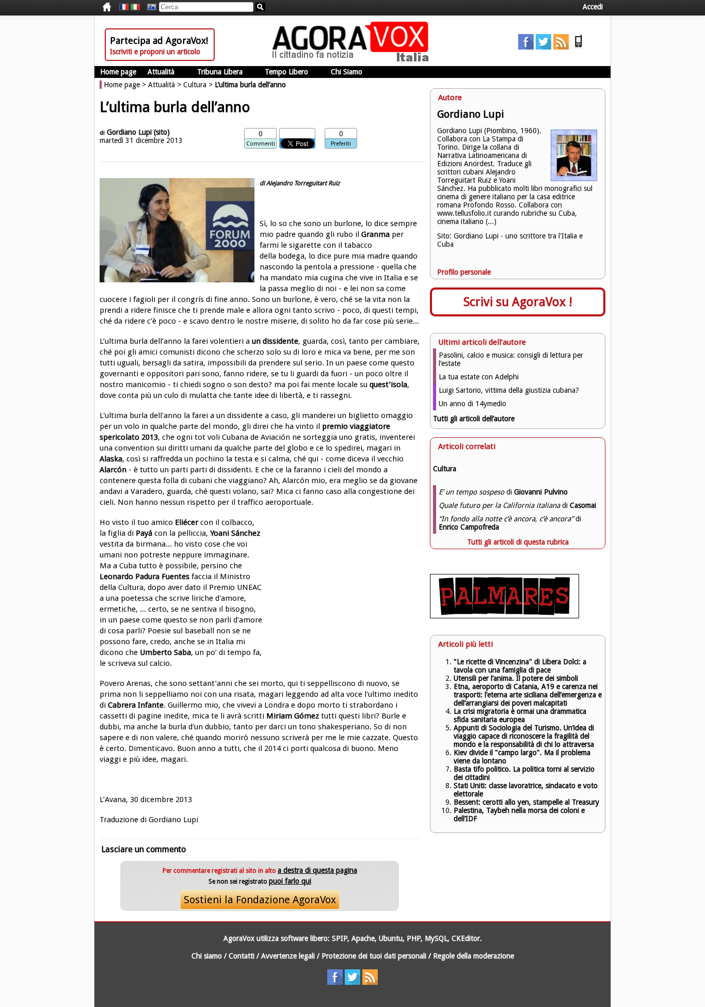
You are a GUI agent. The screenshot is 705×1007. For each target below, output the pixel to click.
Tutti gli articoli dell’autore (474, 418)
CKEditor (466, 938)
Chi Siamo (346, 72)
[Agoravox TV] (149, 7)
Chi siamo (206, 956)
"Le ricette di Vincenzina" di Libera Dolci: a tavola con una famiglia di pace (520, 666)
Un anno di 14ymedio (472, 403)
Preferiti (341, 143)
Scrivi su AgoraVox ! (517, 302)
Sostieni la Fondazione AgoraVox (260, 899)
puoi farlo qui (290, 881)
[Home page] (353, 59)
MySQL (436, 938)
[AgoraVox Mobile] (578, 47)
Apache (363, 938)
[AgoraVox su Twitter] (543, 47)
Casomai (583, 505)
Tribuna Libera (220, 72)
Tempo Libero (286, 72)
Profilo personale (464, 272)
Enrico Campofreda (469, 527)
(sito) (162, 132)
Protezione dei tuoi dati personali (374, 956)
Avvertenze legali (288, 956)
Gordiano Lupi (129, 132)
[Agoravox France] (124, 7)
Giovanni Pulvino (541, 492)
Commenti (260, 143)
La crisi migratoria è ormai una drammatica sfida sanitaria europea (520, 715)
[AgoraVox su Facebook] (526, 47)
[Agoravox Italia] (135, 7)
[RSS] (561, 47)
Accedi (593, 7)
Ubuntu (391, 938)
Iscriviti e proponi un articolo (155, 51)
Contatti (241, 956)
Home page (118, 72)
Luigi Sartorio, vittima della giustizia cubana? (509, 390)
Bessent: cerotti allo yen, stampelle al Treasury (526, 802)
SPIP (339, 938)
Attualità (161, 72)
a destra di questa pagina (317, 870)
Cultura (194, 85)
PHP (414, 938)
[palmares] (504, 616)
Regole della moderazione (473, 956)
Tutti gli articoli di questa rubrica (518, 542)
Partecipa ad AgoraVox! (159, 40)
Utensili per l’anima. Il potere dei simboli (516, 678)
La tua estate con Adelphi (479, 377)
